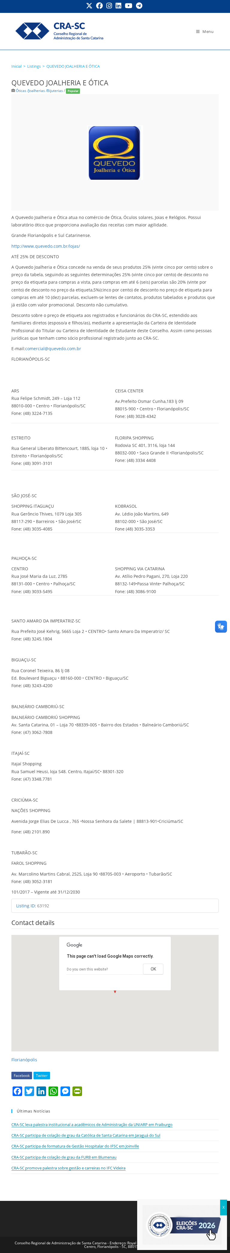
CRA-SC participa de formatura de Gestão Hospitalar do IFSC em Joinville (75, 1146)
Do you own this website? (87, 969)
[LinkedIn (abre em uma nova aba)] (118, 5)
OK (153, 969)
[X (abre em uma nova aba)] (90, 5)
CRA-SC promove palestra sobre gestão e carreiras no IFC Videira (68, 1168)
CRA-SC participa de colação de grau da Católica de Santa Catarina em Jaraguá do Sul (85, 1135)
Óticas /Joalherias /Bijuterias (39, 90)
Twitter (42, 1075)
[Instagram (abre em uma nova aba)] (109, 5)
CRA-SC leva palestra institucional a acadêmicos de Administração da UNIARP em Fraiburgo (91, 1124)
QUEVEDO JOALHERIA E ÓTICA (73, 66)
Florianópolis (24, 1059)
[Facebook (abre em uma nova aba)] (99, 5)
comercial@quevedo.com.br (53, 348)
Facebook (22, 1075)
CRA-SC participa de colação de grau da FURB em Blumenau (63, 1157)
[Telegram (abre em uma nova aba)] (139, 5)
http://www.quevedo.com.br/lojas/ (45, 246)
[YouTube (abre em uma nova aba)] (128, 5)
